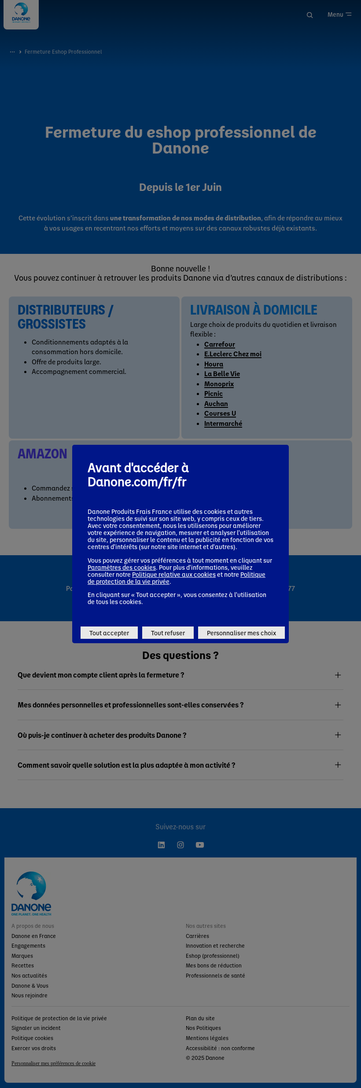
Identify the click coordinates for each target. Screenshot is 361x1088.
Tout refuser (168, 633)
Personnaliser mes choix (241, 633)
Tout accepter (109, 633)
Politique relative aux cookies (174, 574)
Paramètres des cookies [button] (122, 567)
